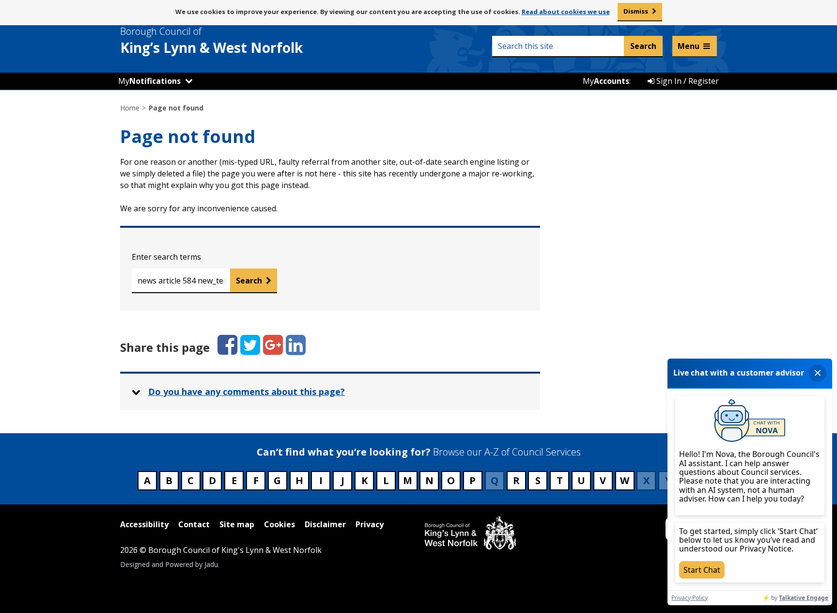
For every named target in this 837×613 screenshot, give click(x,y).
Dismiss (635, 11)
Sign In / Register (686, 81)
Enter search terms (166, 256)
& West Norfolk (211, 41)
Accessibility (144, 524)
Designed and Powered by (169, 564)
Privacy (370, 524)
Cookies (279, 524)
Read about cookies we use (566, 11)
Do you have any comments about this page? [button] (246, 391)
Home (130, 107)
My (149, 81)
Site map (236, 524)
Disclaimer (325, 524)
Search (249, 280)
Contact (194, 524)
